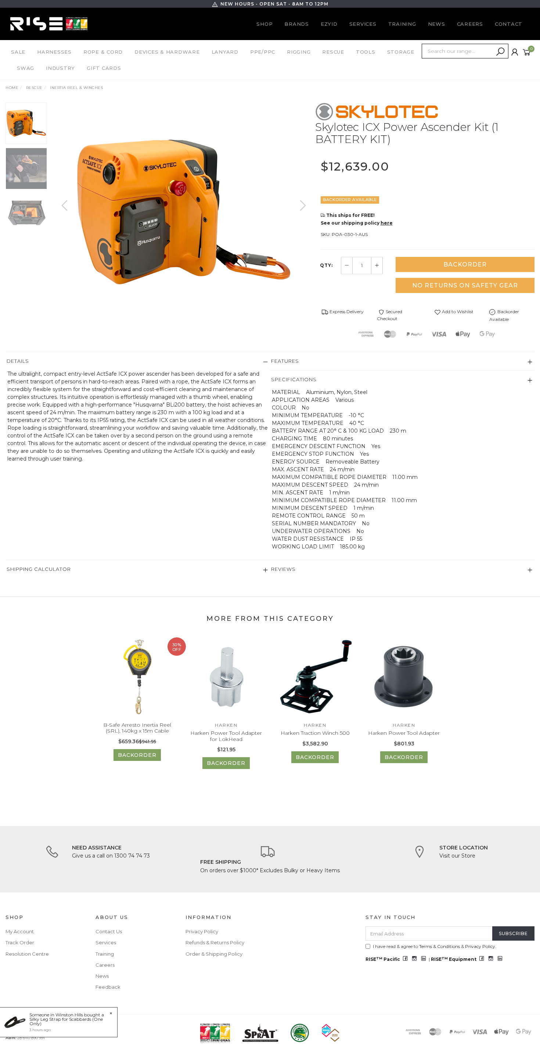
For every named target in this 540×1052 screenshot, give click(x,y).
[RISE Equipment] (48, 23)
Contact (508, 24)
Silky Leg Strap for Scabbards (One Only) (66, 1021)
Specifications (294, 379)
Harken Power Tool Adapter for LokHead (226, 736)
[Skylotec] (376, 111)
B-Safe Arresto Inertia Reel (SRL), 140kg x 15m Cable (137, 728)
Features (285, 361)
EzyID (329, 24)
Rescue (333, 52)
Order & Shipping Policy (214, 954)
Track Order (20, 942)
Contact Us (109, 931)
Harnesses (54, 52)
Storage (400, 52)
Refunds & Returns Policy (215, 942)
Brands (296, 24)
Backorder (465, 264)
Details (18, 361)
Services (363, 24)
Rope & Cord (103, 52)
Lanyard (225, 52)
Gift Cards (104, 68)
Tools (365, 52)
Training (402, 24)
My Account (20, 931)
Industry (60, 68)
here (387, 223)
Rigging (298, 52)
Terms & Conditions (439, 946)
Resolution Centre (27, 954)
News (436, 24)
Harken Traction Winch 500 (315, 733)
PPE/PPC (262, 52)
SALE (18, 52)
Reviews (283, 569)
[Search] (500, 52)
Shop (264, 24)
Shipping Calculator (39, 569)
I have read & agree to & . (434, 946)
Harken (226, 725)
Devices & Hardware (167, 52)
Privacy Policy (202, 931)
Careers (470, 24)
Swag (25, 68)
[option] (184, 213)
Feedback (108, 987)
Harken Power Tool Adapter (404, 733)
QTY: (326, 265)
